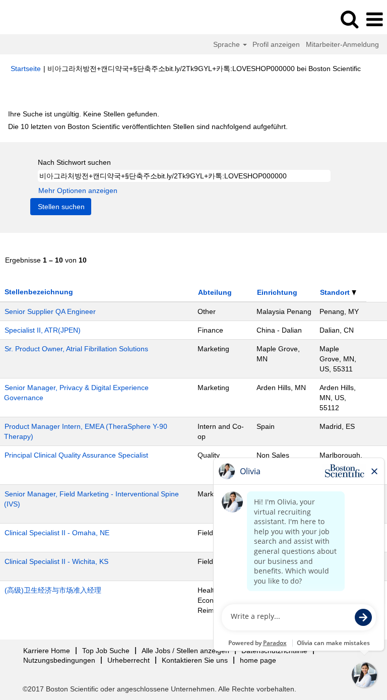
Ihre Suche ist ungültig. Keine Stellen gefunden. (83, 114)
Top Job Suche (106, 651)
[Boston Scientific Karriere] (36, 19)
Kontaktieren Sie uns (195, 660)
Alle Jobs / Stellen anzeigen (185, 651)
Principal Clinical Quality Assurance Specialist (76, 455)
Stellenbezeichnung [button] (39, 292)
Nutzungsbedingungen (59, 660)
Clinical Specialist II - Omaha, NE (57, 533)
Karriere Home (46, 651)
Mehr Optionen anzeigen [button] (77, 190)
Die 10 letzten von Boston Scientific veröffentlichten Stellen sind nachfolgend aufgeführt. (148, 126)
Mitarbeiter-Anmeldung (342, 44)
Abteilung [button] (215, 292)
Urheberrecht (128, 660)
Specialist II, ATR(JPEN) (43, 330)
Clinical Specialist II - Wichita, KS (56, 561)
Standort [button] (336, 292)
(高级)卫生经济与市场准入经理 (53, 590)
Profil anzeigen (276, 44)
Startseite (26, 69)
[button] (374, 19)
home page (258, 660)
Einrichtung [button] (277, 292)
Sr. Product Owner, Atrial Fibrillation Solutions (76, 349)
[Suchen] (349, 19)
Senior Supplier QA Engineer (50, 311)
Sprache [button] (227, 44)
